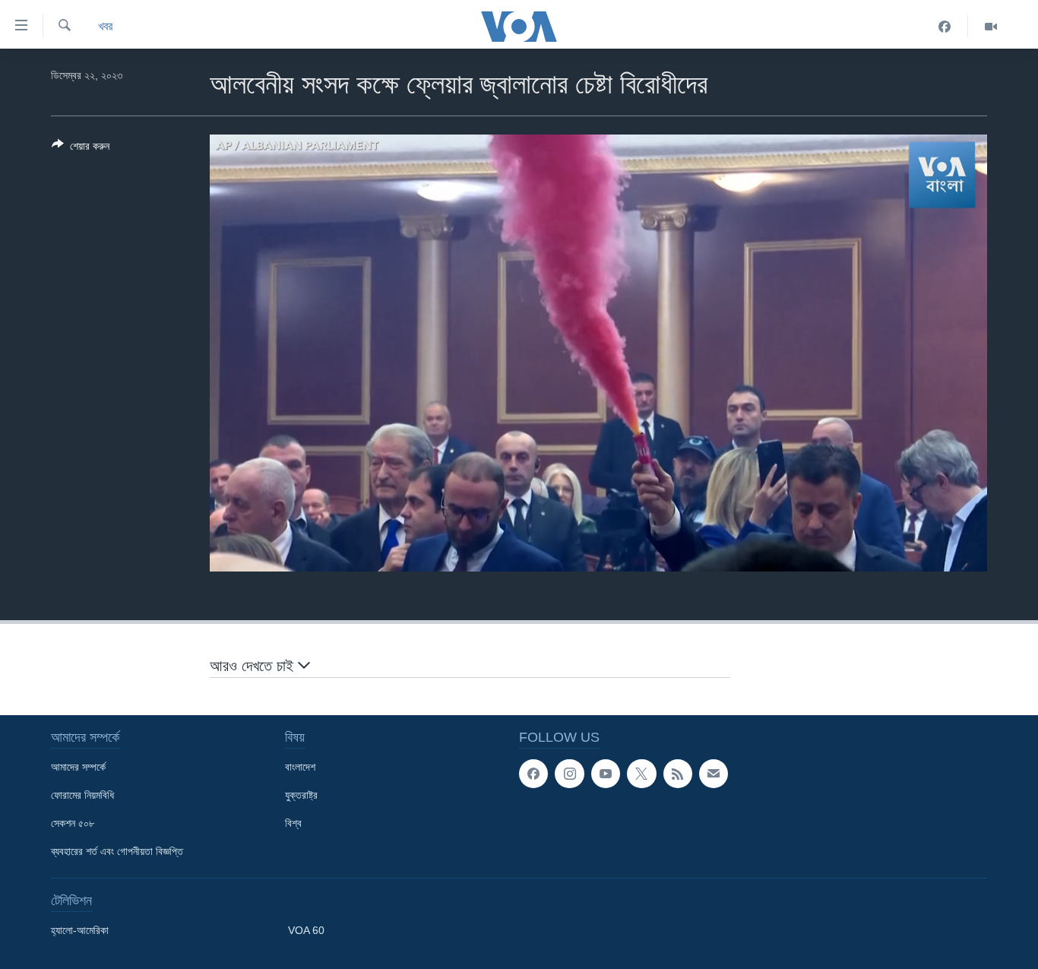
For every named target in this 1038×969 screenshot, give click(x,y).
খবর (105, 26)
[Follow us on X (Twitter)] (641, 773)
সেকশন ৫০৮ (72, 823)
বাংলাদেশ (300, 767)
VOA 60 (306, 930)
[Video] (991, 26)
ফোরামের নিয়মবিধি (82, 795)
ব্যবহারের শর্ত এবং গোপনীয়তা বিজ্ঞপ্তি (117, 851)
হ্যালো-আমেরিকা (80, 930)
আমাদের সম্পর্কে (78, 767)
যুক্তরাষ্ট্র (301, 795)
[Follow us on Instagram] (569, 773)
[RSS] (677, 773)
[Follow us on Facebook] (533, 773)
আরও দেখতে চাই (254, 665)
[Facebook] (945, 26)
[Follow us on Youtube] (605, 773)
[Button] (80, 149)
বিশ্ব (293, 823)
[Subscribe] (713, 773)
